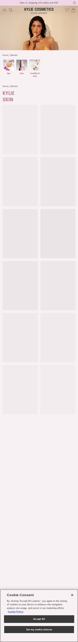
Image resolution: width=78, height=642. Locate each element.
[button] (5, 10)
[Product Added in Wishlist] (67, 10)
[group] (39, 2)
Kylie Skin (14, 55)
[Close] (72, 595)
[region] (39, 615)
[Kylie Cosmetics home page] (39, 11)
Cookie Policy (15, 611)
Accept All (39, 619)
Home (5, 55)
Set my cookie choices (39, 629)
